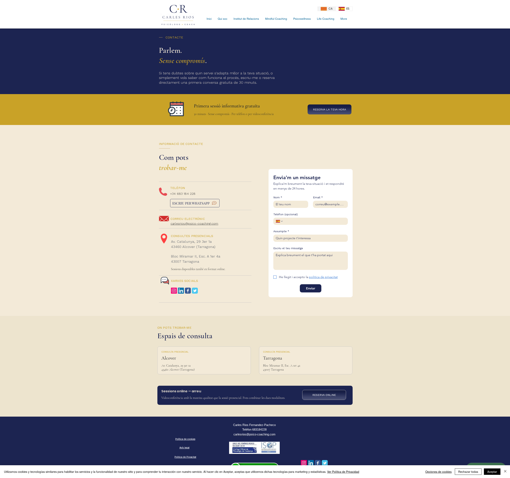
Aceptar (492, 472)
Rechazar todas (468, 472)
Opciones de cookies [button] (438, 472)
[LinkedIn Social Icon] (181, 291)
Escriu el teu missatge (288, 248)
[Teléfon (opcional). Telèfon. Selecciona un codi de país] (279, 221)
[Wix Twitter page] (195, 291)
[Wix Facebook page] (188, 291)
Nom (277, 197)
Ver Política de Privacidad (343, 472)
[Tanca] (505, 471)
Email (318, 197)
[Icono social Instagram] (174, 291)
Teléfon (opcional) (285, 214)
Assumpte (281, 231)
